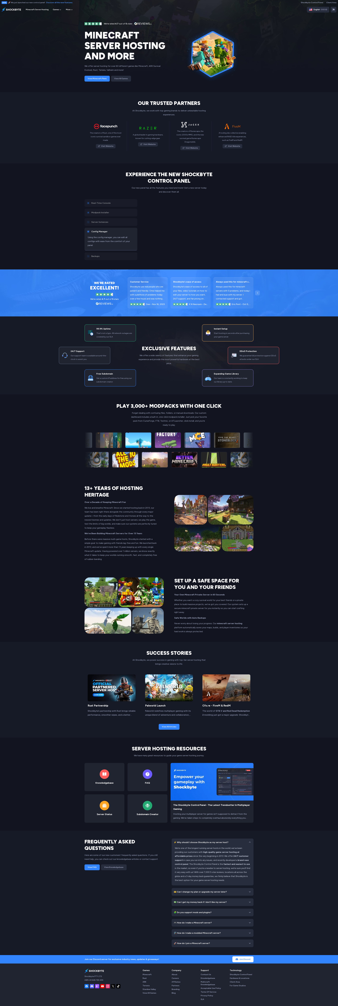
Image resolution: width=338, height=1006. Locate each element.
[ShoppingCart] (333, 10)
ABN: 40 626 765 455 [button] (93, 980)
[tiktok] (118, 986)
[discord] (92, 986)
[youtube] (102, 986)
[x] (113, 986)
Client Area (331, 2)
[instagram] (108, 986)
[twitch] (97, 986)
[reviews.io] (93, 23)
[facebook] (86, 986)
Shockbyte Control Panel (312, 2)
